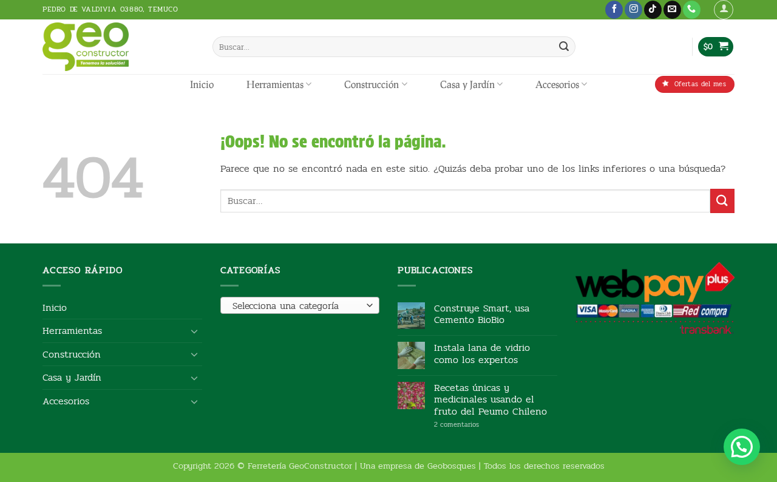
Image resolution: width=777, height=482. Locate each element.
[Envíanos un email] (672, 10)
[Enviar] (564, 46)
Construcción (371, 84)
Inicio (202, 84)
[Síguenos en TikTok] (653, 10)
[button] (723, 9)
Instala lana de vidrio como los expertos (482, 353)
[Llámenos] (692, 10)
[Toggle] (195, 331)
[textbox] (296, 305)
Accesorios (557, 84)
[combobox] (300, 305)
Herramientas (275, 84)
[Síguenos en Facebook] (614, 10)
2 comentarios (475, 425)
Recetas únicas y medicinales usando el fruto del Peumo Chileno (490, 399)
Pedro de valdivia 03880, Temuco (110, 9)
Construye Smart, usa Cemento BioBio (481, 313)
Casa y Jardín (467, 84)
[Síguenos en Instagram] (633, 10)
